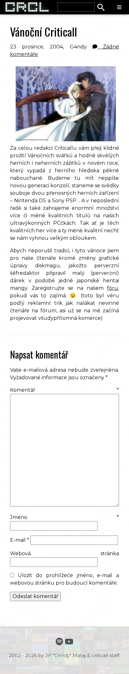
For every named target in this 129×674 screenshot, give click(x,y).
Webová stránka (64, 553)
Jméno (64, 517)
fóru (112, 288)
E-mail (19, 540)
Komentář (64, 390)
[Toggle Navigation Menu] (119, 7)
